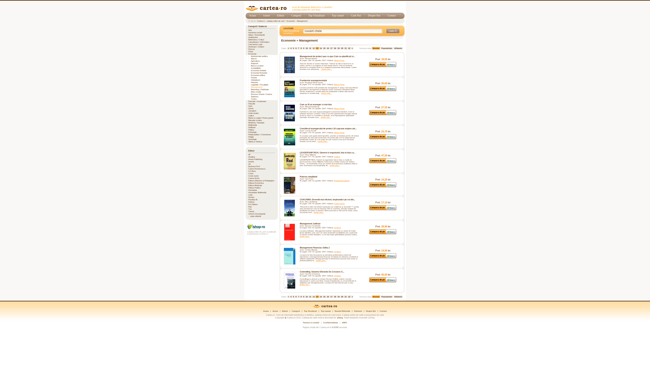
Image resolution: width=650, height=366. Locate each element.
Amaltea (251, 157)
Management (302, 21)
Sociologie (252, 139)
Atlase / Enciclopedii (256, 35)
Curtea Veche (339, 204)
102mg (340, 318)
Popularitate (386, 48)
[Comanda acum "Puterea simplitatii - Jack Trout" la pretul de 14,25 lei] (383, 187)
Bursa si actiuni (257, 66)
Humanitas (252, 190)
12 (314, 48)
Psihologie (252, 132)
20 (342, 48)
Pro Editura (252, 204)
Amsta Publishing (255, 159)
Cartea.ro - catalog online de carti (270, 21)
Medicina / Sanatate (256, 123)
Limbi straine (253, 113)
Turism (254, 99)
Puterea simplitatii (308, 177)
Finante (254, 78)
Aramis (251, 162)
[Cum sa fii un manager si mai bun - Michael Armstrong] (289, 113)
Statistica (254, 97)
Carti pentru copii (255, 44)
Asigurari (254, 63)
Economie (291, 21)
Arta (250, 30)
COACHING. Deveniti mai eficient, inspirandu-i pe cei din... (327, 199)
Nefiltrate (252, 127)
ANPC (344, 323)
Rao (250, 207)
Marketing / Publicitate (260, 89)
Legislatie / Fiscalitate (259, 85)
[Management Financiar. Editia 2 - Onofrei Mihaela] (289, 256)
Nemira (251, 197)
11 (310, 48)
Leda (250, 195)
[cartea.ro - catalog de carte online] (290, 10)
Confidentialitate (330, 323)
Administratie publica (259, 56)
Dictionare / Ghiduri (256, 47)
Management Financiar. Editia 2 (315, 248)
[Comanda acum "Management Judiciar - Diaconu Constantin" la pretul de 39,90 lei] (383, 233)
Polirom (251, 202)
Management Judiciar (310, 223)
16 (328, 48)
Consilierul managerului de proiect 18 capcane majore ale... (328, 128)
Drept (250, 51)
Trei (250, 209)
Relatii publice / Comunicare (259, 135)
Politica (251, 130)
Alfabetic (398, 48)
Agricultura (255, 61)
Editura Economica (256, 183)
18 (335, 48)
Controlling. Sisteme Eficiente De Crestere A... (322, 272)
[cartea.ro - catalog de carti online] (325, 307)
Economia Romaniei (259, 73)
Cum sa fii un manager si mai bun (316, 104)
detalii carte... (326, 69)
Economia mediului (258, 70)
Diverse (251, 49)
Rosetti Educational (341, 181)
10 (307, 48)
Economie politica (258, 75)
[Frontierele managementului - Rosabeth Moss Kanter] (289, 89)
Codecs (337, 157)
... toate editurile (254, 216)
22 (349, 48)
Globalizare (255, 80)
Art (249, 164)
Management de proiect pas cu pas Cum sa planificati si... (327, 56)
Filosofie (251, 104)
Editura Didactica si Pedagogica (261, 181)
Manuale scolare (255, 120)
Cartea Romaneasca (256, 169)
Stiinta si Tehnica (255, 142)
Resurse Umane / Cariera (261, 94)
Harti (250, 106)
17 (331, 48)
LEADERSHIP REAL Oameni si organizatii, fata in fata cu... (327, 152)
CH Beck (337, 228)
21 (346, 48)
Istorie (250, 108)
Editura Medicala (255, 185)
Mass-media (256, 92)
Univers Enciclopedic (257, 214)
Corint (250, 173)
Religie (251, 137)
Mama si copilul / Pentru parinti (260, 118)
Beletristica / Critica (256, 40)
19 (339, 48)
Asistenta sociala (255, 33)
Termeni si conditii (311, 323)
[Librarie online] (262, 228)
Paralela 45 (252, 200)
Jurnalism (252, 111)
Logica (251, 116)
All (249, 155)
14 (321, 48)
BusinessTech (254, 166)
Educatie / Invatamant (257, 101)
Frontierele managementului (313, 80)
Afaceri (254, 59)
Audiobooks (253, 37)
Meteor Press (339, 60)
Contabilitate (256, 68)
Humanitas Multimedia (257, 192)
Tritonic (251, 211)
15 (324, 48)
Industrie (254, 82)
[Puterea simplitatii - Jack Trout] (289, 185)
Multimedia (252, 125)
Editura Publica (254, 188)
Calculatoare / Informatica (258, 42)
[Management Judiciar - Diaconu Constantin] (289, 232)
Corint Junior (253, 176)
